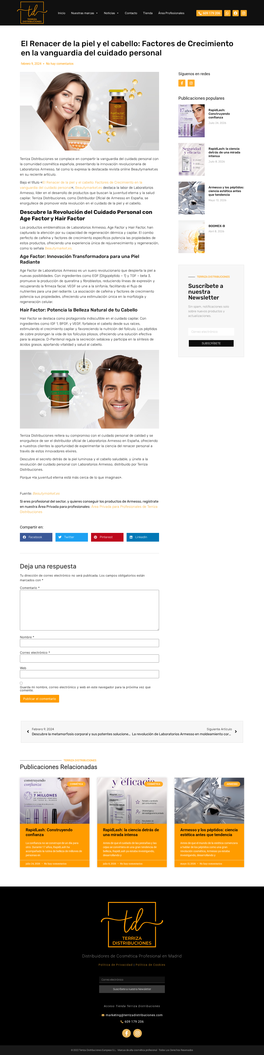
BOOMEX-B (217, 226)
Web (23, 668)
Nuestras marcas (82, 13)
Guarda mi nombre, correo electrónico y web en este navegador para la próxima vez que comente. (85, 689)
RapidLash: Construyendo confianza (219, 113)
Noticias (109, 13)
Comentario (30, 587)
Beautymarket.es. (58, 248)
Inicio (61, 13)
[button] (36, 537)
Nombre (27, 637)
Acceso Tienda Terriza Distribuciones (132, 1006)
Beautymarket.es (88, 187)
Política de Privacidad (116, 965)
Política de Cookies (150, 965)
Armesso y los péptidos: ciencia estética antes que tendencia (226, 191)
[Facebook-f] (181, 83)
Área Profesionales (171, 13)
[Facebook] (235, 13)
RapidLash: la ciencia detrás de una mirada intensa (224, 152)
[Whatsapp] (227, 13)
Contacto (131, 13)
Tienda (147, 13)
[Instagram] (244, 13)
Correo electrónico (35, 652)
